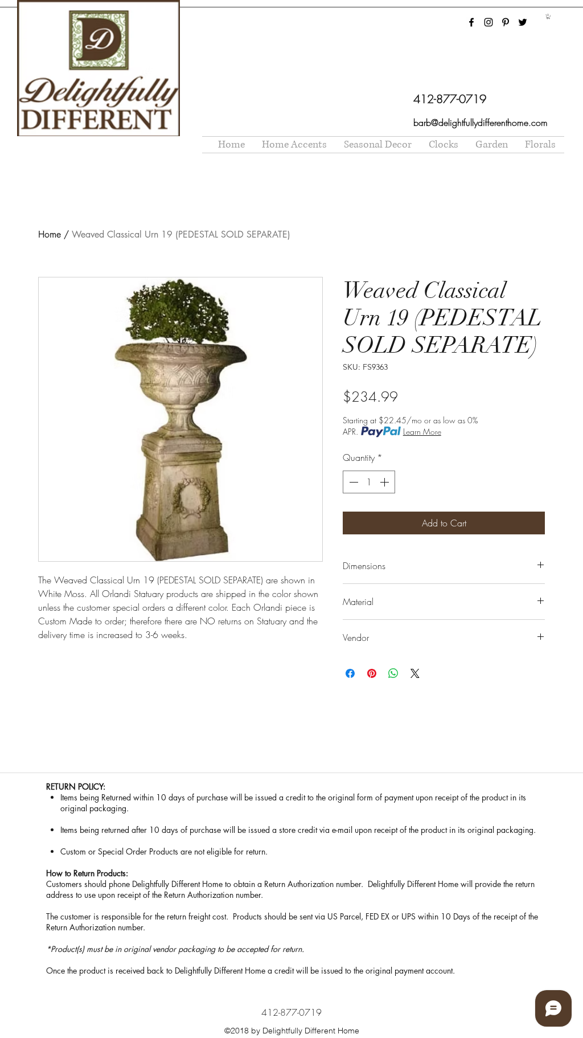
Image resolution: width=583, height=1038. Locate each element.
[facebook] (471, 22)
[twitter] (522, 22)
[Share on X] (415, 673)
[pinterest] (505, 22)
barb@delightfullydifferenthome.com (480, 122)
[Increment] (385, 482)
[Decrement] (352, 482)
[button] (548, 16)
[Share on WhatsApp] (393, 673)
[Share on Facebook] (350, 673)
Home (49, 234)
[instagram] (488, 22)
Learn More (422, 431)
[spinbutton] (368, 482)
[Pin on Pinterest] (372, 673)
